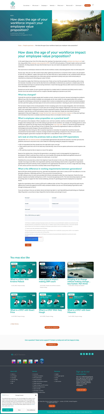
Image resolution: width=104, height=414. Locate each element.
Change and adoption (79, 285)
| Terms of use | (50, 412)
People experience (37, 383)
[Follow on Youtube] (87, 354)
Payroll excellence (37, 379)
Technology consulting (38, 390)
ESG (12, 383)
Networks (52, 5)
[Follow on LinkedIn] (81, 354)
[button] (36, 395)
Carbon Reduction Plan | (86, 412)
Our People (14, 375)
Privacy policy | (65, 412)
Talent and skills (36, 388)
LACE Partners (15, 33)
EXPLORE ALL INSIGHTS (52, 327)
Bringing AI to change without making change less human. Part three (78, 281)
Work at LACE (69, 5)
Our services (26, 5)
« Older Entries (14, 324)
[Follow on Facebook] (90, 354)
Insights (57, 374)
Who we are (35, 5)
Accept (7, 410)
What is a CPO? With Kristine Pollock (19, 280)
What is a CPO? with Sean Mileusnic (78, 311)
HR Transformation (37, 377)
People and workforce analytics (53, 285)
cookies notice (10, 405)
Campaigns (44, 5)
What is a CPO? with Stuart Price (22, 311)
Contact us (87, 5)
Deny (19, 410)
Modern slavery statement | (75, 412)
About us (13, 374)
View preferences (31, 410)
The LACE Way (14, 379)
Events (56, 377)
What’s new (60, 5)
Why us (13, 381)
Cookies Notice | (58, 412)
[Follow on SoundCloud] (92, 354)
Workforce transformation (39, 392)
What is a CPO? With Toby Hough (50, 311)
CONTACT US (52, 344)
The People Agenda (59, 375)
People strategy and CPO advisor (40, 385)
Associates (13, 377)
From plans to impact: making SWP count (49, 280)
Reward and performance (39, 386)
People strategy (21, 285)
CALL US (52, 406)
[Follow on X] (84, 354)
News (56, 379)
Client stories (58, 381)
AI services (35, 374)
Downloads (78, 5)
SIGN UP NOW (81, 390)
